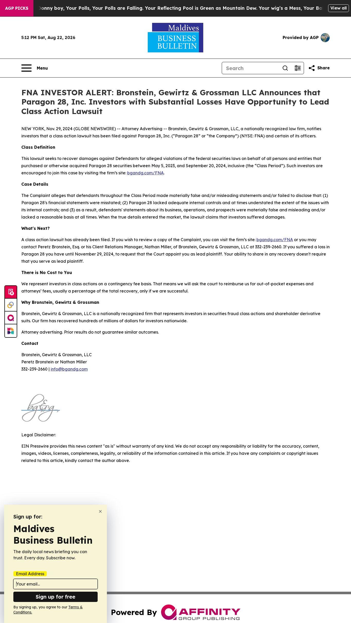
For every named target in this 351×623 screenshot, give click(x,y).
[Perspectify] (11, 305)
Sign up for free (55, 596)
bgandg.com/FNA (145, 172)
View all (338, 8)
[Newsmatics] (11, 330)
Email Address (30, 573)
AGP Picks (16, 8)
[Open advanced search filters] (297, 68)
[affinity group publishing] (11, 318)
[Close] (100, 511)
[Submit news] (11, 292)
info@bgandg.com (69, 369)
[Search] (285, 68)
